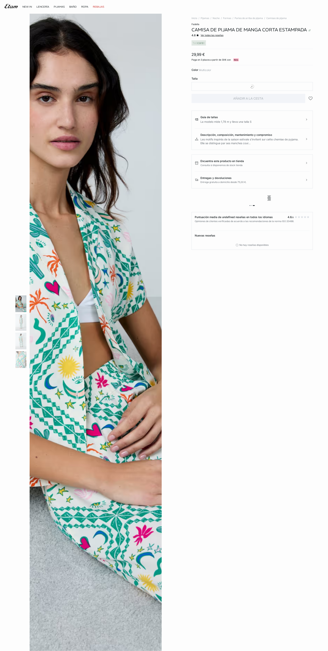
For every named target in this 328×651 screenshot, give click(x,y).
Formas (227, 18)
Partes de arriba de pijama (249, 18)
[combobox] (252, 86)
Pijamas (205, 18)
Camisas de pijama (276, 18)
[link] (27, 7)
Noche (216, 18)
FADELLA (195, 24)
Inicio (194, 18)
